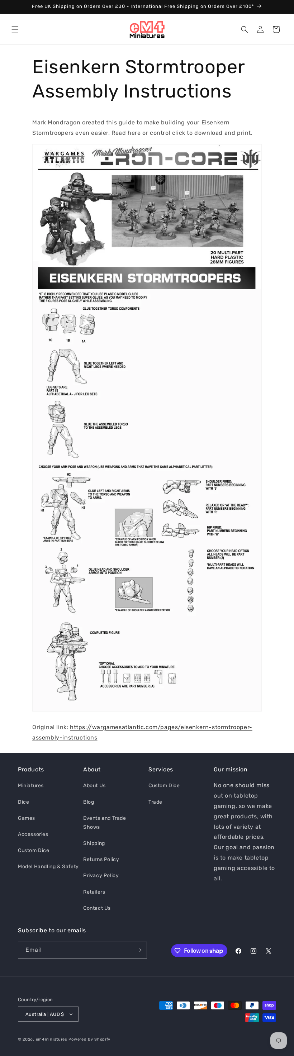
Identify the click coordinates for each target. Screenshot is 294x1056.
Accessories (33, 834)
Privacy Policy (101, 875)
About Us (94, 786)
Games (26, 818)
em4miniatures (51, 1039)
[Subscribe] (139, 950)
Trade (155, 802)
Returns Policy (101, 859)
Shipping (94, 843)
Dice (23, 802)
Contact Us (97, 908)
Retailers (94, 892)
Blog (88, 802)
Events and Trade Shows (104, 822)
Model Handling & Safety (48, 867)
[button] (15, 29)
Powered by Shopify (89, 1039)
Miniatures (31, 786)
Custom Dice (33, 850)
